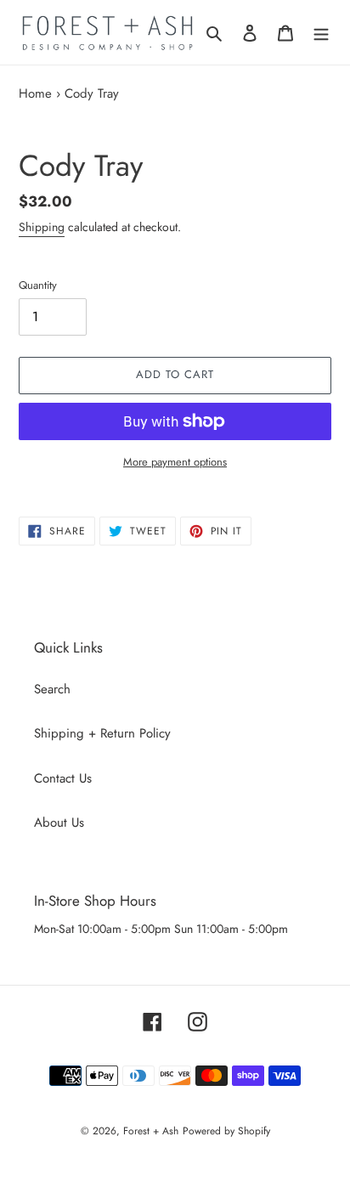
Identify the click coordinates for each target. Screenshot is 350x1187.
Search (52, 689)
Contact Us (63, 778)
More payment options (175, 462)
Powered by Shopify (226, 1131)
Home (35, 93)
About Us (59, 822)
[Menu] (321, 32)
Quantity (38, 285)
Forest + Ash (150, 1131)
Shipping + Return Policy (102, 733)
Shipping (42, 226)
